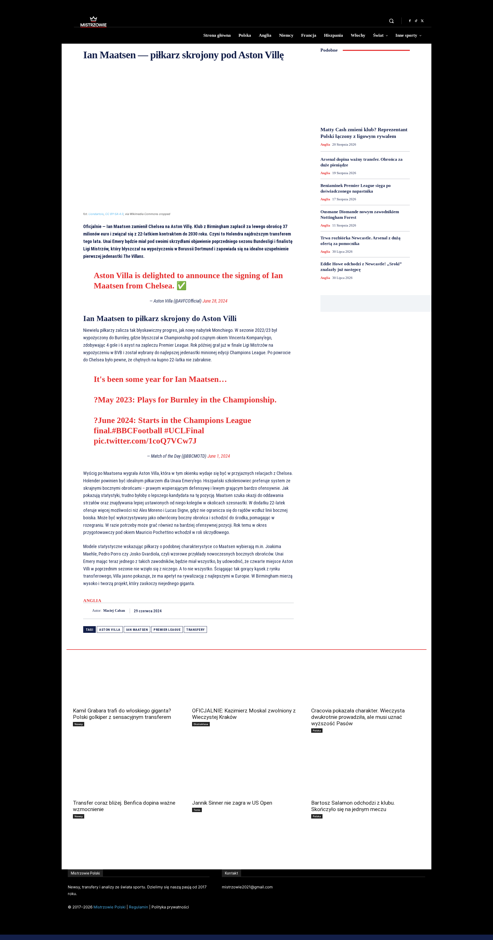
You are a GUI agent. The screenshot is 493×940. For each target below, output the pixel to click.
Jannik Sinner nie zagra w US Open (232, 803)
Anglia (92, 600)
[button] (391, 21)
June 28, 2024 (215, 301)
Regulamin (138, 907)
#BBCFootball (137, 430)
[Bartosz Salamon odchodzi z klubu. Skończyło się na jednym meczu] (365, 769)
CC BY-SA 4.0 (114, 214)
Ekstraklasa (201, 724)
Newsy (78, 724)
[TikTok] (416, 21)
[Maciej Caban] (87, 611)
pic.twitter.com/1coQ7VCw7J (145, 440)
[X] (422, 21)
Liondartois (96, 214)
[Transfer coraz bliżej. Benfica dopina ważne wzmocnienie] (127, 769)
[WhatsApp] (288, 611)
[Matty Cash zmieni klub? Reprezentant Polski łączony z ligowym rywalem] (365, 89)
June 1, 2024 (218, 456)
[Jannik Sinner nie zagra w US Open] (246, 769)
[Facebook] (410, 21)
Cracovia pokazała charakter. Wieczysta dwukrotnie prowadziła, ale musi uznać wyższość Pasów (358, 717)
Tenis (197, 810)
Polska (317, 730)
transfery (195, 630)
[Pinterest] (277, 611)
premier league (167, 630)
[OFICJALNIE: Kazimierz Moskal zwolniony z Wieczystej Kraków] (246, 677)
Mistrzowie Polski (109, 907)
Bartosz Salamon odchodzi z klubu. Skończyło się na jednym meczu (353, 806)
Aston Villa (109, 630)
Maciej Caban (114, 611)
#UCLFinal (184, 430)
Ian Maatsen (137, 630)
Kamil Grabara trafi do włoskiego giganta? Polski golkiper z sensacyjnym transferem (122, 714)
